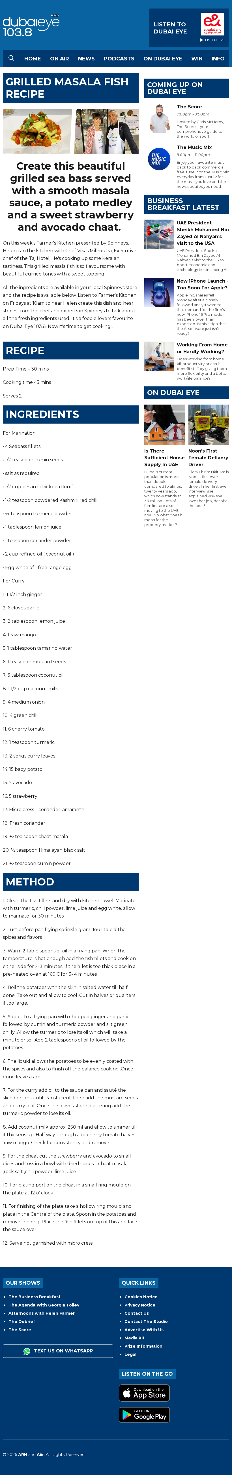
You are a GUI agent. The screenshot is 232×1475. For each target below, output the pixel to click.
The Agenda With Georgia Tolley (43, 1305)
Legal (130, 1354)
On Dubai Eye (162, 59)
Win (197, 59)
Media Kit (134, 1338)
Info (218, 59)
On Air (59, 59)
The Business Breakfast (34, 1296)
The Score (19, 1329)
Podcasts (119, 59)
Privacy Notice (139, 1305)
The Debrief (21, 1321)
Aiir (40, 1454)
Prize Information (143, 1346)
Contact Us (136, 1313)
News (86, 59)
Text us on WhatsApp (63, 1351)
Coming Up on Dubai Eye (175, 88)
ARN (22, 1454)
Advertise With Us (144, 1329)
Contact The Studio (146, 1321)
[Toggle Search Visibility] (11, 58)
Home (32, 59)
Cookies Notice (141, 1296)
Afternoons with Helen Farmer (41, 1313)
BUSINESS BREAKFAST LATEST (183, 204)
